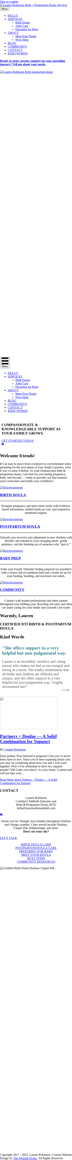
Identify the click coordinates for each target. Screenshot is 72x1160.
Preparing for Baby (27, 29)
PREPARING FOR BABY (36, 851)
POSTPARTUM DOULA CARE (36, 848)
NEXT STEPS (36, 858)
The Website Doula (25, 1158)
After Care (21, 26)
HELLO (13, 15)
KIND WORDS (18, 53)
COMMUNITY (17, 46)
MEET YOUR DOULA (36, 854)
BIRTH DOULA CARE (36, 844)
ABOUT (13, 32)
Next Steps (22, 39)
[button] (3, 444)
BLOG (12, 43)
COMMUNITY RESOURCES (36, 861)
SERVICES (15, 19)
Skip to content (9, 1)
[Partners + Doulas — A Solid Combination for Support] (29, 728)
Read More (28, 781)
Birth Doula (22, 22)
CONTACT (15, 50)
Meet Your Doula (25, 36)
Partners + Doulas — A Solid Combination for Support (28, 739)
